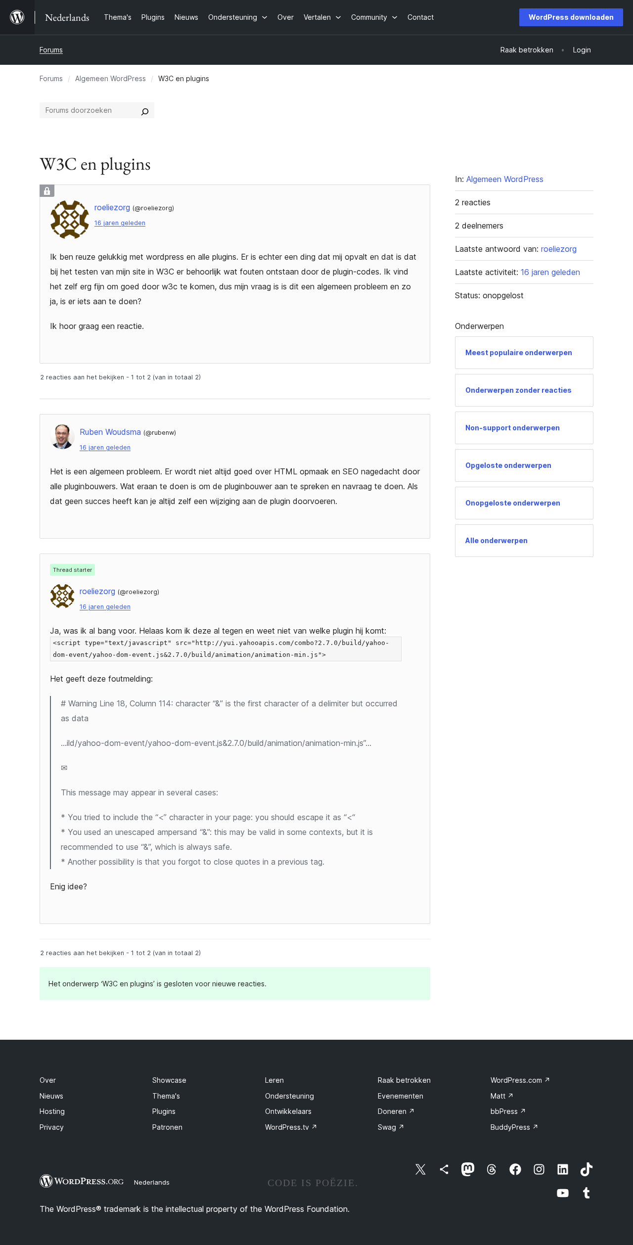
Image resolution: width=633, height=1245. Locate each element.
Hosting (52, 1111)
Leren (274, 1080)
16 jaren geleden (119, 223)
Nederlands (152, 1182)
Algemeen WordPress (110, 78)
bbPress (508, 1111)
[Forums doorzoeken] (145, 110)
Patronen (167, 1127)
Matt (502, 1096)
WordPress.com (520, 1080)
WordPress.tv (291, 1127)
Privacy (52, 1127)
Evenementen (400, 1096)
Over (48, 1080)
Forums (51, 50)
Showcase (169, 1080)
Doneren (396, 1111)
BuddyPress (515, 1127)
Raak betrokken (404, 1080)
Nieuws (51, 1096)
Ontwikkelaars (288, 1111)
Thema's (166, 1096)
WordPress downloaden (571, 17)
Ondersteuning (289, 1096)
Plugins (164, 1111)
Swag (391, 1127)
